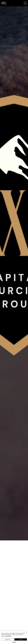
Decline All (7, 639)
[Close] (26, 633)
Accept (20, 639)
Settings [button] (14, 642)
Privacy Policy (8, 636)
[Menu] (25, 3)
